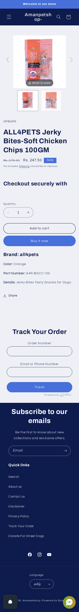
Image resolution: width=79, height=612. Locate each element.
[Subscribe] (65, 451)
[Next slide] (71, 59)
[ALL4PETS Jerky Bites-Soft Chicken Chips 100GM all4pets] (27, 100)
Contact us (16, 496)
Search (13, 476)
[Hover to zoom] (39, 61)
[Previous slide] (7, 59)
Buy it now (39, 241)
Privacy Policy (18, 516)
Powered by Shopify (54, 600)
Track (39, 387)
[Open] (10, 602)
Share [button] (12, 295)
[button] (9, 17)
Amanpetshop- (32, 600)
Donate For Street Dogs (26, 536)
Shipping (24, 166)
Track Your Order (21, 526)
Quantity (9, 203)
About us (15, 486)
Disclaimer (16, 506)
